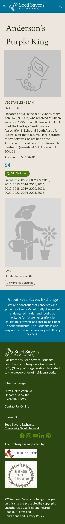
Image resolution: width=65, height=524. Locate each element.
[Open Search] (61, 6)
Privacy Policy (34, 516)
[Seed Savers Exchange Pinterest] (48, 437)
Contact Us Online (17, 406)
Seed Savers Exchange (19, 424)
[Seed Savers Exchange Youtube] (35, 437)
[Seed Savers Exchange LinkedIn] (41, 437)
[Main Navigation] (5, 6)
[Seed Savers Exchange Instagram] (28, 437)
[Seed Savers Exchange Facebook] (22, 437)
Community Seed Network (22, 428)
